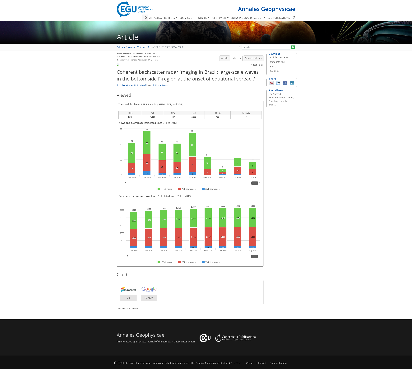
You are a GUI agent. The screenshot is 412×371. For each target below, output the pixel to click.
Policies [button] (202, 17)
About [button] (258, 17)
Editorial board (241, 17)
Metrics (237, 58)
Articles (121, 47)
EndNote (274, 71)
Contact (250, 363)
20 (128, 298)
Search (149, 298)
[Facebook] (285, 82)
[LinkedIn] (292, 82)
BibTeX (273, 66)
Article (224, 58)
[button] (240, 47)
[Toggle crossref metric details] (128, 289)
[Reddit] (278, 82)
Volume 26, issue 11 (138, 47)
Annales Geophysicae (266, 9)
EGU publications (278, 17)
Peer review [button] (219, 17)
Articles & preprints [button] (162, 17)
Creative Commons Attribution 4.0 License (218, 363)
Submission (187, 17)
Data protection (278, 363)
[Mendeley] (271, 82)
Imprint (262, 363)
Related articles (253, 58)
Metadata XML (278, 61)
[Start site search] (293, 47)
